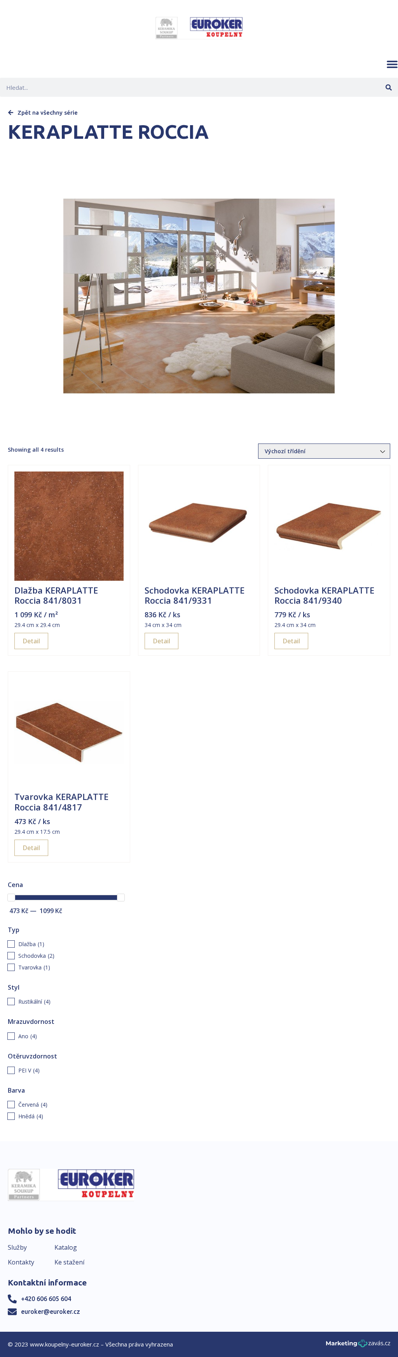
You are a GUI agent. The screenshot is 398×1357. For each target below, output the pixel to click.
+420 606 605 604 (46, 1298)
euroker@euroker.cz (50, 1311)
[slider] (11, 897)
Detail (31, 641)
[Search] (388, 87)
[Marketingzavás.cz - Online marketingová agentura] (358, 1345)
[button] (392, 64)
